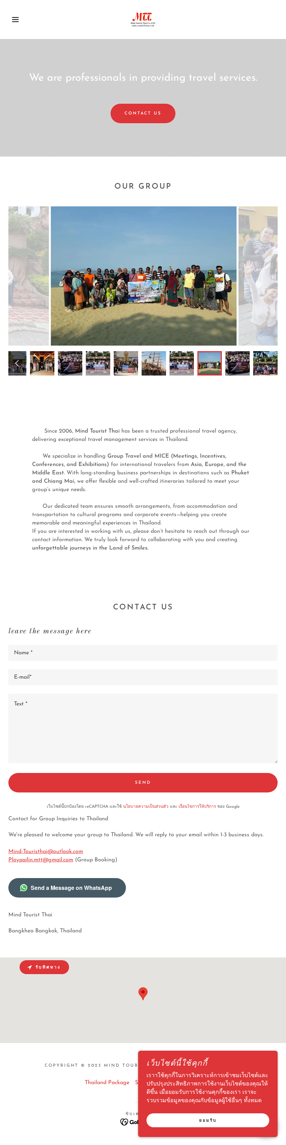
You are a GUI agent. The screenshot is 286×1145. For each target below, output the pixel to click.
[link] (143, 19)
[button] (14, 19)
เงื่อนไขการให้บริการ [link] (197, 807)
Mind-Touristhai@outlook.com (45, 851)
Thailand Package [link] (107, 1082)
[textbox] (143, 653)
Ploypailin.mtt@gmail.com (40, 860)
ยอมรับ (208, 1121)
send (143, 783)
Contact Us (143, 113)
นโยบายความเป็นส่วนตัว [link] (145, 807)
